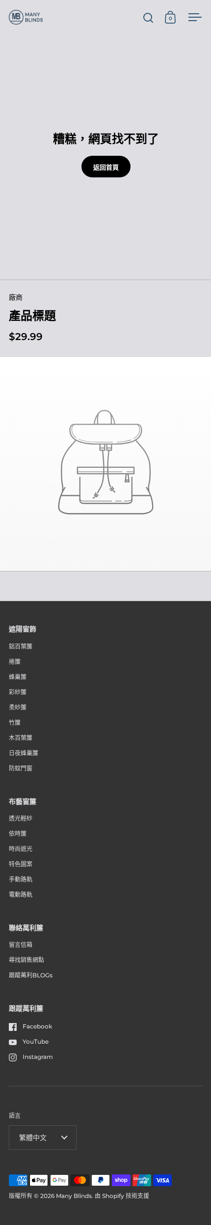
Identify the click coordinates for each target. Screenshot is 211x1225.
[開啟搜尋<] (148, 17)
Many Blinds (74, 1195)
